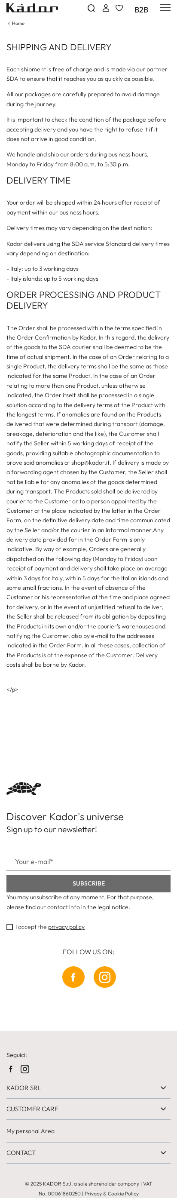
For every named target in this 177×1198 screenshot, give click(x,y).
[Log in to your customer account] (105, 8)
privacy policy (66, 927)
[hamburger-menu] (164, 7)
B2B (141, 10)
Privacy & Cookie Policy (112, 1193)
